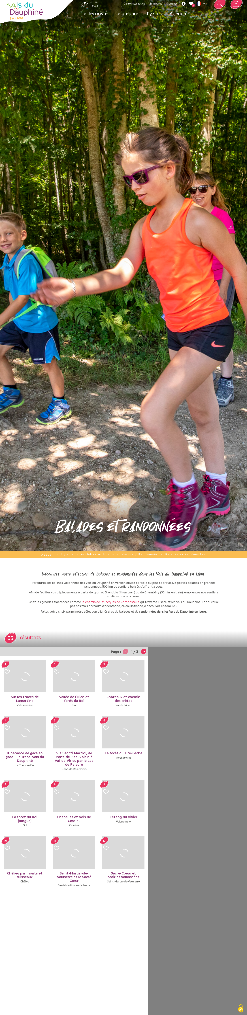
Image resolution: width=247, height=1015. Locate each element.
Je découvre (95, 13)
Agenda (178, 13)
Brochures (156, 3)
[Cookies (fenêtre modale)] (240, 1009)
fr (202, 4)
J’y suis (154, 13)
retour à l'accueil (24, 11)
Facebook (183, 4)
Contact (172, 3)
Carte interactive (134, 3)
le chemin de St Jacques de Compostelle (110, 602)
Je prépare (127, 13)
